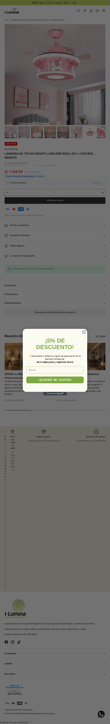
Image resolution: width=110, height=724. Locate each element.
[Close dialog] (84, 332)
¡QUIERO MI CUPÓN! (55, 379)
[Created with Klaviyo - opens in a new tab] (55, 393)
